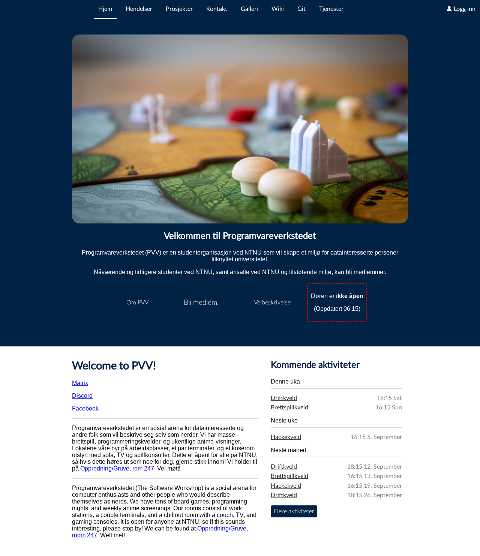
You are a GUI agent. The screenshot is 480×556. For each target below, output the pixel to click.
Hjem (105, 9)
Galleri (249, 9)
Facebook (85, 408)
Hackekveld (286, 437)
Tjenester (331, 9)
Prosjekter (179, 9)
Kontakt (216, 9)
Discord (82, 396)
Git (301, 9)
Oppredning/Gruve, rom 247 (117, 468)
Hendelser (139, 9)
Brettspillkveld (289, 408)
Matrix (80, 383)
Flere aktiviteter (294, 511)
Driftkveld (284, 398)
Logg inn (464, 9)
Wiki (278, 9)
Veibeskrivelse (272, 303)
